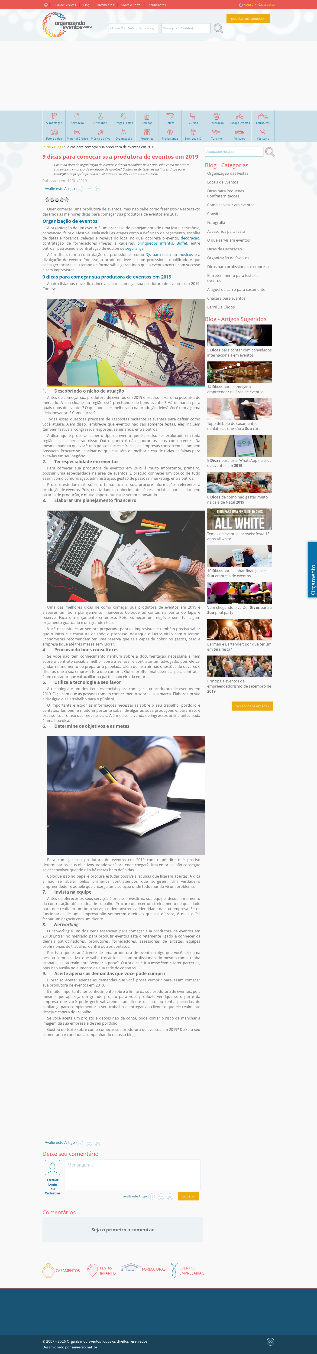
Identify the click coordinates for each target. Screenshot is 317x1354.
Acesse (248, 4)
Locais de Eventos (222, 182)
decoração (190, 238)
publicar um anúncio (247, 18)
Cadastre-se (266, 4)
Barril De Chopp (221, 307)
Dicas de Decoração (224, 249)
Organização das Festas (227, 173)
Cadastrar (52, 1193)
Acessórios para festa (226, 231)
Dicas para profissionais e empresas (239, 266)
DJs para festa (158, 254)
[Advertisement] (158, 75)
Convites (214, 213)
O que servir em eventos (228, 240)
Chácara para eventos (226, 298)
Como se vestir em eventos (231, 204)
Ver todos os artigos (251, 706)
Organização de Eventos (228, 257)
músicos (185, 254)
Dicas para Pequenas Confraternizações (225, 193)
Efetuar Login (52, 1182)
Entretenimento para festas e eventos (233, 278)
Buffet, (181, 243)
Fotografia (216, 222)
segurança (134, 248)
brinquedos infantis (155, 243)
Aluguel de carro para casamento (236, 289)
